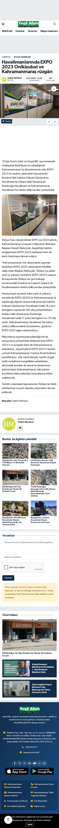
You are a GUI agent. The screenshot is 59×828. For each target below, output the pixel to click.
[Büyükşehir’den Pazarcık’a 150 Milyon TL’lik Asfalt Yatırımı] (15, 451)
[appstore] (17, 772)
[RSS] (44, 763)
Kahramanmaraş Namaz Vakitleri (13, 794)
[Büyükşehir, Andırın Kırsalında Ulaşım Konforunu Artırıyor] (44, 508)
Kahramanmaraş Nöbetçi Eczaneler (13, 785)
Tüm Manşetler (40, 801)
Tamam (29, 824)
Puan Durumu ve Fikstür (17, 801)
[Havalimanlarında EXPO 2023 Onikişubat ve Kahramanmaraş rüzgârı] (29, 101)
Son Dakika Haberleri (16, 806)
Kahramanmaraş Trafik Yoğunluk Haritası (42, 794)
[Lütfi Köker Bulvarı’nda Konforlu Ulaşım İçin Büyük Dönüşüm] (44, 451)
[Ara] (54, 24)
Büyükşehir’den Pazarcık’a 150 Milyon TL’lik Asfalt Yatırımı (15, 462)
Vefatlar (20, 31)
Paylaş (8, 121)
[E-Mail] (20, 428)
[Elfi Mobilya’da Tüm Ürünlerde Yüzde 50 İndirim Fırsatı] (15, 477)
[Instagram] (24, 763)
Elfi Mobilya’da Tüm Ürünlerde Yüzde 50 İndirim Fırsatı (12, 489)
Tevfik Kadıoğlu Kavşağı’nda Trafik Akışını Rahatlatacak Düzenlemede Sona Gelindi (43, 491)
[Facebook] (14, 763)
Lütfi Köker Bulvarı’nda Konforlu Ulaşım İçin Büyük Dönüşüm (43, 462)
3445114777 (31, 747)
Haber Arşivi (39, 806)
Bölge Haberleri (49, 31)
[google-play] (42, 772)
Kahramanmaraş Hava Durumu (42, 785)
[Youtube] (34, 763)
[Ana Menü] (3, 24)
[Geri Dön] (8, 820)
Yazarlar (32, 31)
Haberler (6, 57)
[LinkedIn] (29, 763)
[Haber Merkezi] (9, 424)
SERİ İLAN (7, 31)
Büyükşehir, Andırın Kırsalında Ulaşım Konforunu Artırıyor (40, 520)
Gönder (8, 578)
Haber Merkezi (25, 422)
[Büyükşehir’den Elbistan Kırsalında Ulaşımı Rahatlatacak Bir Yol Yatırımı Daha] (15, 508)
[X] (19, 763)
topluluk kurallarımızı (27, 587)
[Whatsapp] (39, 763)
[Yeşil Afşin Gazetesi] (28, 24)
